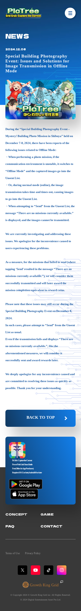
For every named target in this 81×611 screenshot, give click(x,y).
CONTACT (51, 526)
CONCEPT (16, 514)
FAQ (9, 526)
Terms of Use (12, 553)
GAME (47, 514)
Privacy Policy (32, 553)
